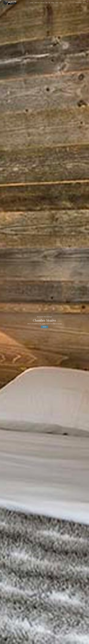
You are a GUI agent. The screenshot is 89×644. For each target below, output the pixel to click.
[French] (87, 1)
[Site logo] (10, 2)
